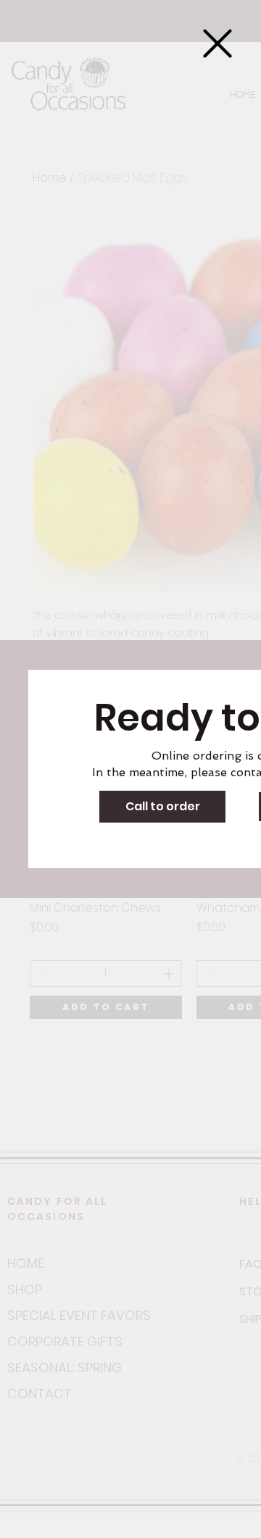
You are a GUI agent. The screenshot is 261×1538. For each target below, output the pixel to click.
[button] (217, 43)
